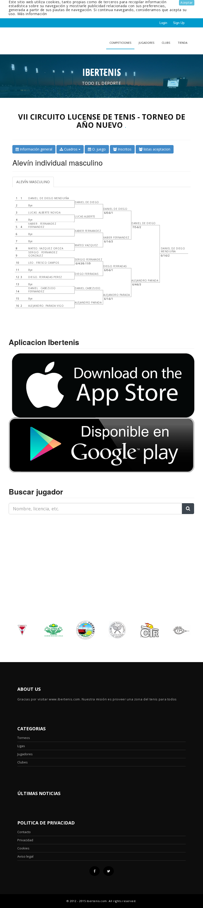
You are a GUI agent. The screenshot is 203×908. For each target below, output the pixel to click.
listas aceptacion (156, 149)
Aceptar (186, 2)
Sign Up (178, 23)
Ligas (21, 746)
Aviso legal (25, 856)
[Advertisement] (40, 549)
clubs (166, 42)
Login (163, 23)
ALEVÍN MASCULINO (33, 181)
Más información (32, 13)
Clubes (22, 762)
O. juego (98, 149)
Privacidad (25, 840)
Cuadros (70, 149)
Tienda (182, 42)
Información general (35, 149)
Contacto (24, 832)
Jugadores (146, 42)
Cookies (23, 848)
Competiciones (120, 42)
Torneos (23, 737)
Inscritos (124, 149)
